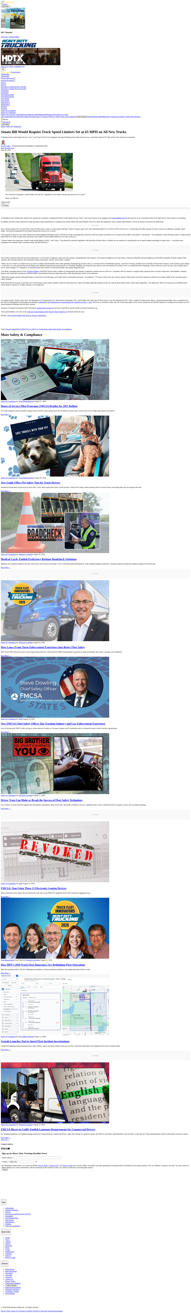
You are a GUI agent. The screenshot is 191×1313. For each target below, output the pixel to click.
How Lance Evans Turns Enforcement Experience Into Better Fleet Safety (43, 647)
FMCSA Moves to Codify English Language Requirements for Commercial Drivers (48, 1129)
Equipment (5, 91)
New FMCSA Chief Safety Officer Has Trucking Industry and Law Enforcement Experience (53, 723)
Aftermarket (5, 74)
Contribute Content (123, 117)
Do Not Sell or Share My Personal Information (46, 1311)
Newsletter (25, 117)
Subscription (5, 117)
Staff (20, 719)
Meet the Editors (15, 117)
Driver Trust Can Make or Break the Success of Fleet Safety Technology (42, 800)
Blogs (30, 114)
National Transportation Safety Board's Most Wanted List (47, 312)
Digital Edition (14, 37)
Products (4, 107)
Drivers (3, 83)
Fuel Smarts (5, 99)
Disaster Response (7, 78)
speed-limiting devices (119, 218)
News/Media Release (26, 401)
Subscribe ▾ (5, 6)
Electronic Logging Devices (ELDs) (13, 87)
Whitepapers (41, 114)
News (16, 2)
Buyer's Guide (63, 114)
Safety (55, 329)
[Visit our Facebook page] (2, 1149)
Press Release (135, 117)
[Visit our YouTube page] (9, 1149)
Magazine (24, 114)
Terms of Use (15, 1311)
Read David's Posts (7, 148)
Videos (18, 114)
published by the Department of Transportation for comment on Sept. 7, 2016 (65, 302)
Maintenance (5, 103)
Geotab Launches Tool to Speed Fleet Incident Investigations (35, 1041)
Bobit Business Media (95, 117)
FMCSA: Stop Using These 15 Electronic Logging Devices (33, 888)
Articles (21, 2)
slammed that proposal (44, 308)
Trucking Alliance (33, 271)
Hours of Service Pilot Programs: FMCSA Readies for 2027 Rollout (39, 406)
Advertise (32, 117)
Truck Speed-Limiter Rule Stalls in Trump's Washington (26, 315)
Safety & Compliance (8, 111)
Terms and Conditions (68, 117)
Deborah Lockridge (25, 554)
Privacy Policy (55, 117)
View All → (5, 1140)
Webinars (49, 114)
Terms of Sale (25, 1311)
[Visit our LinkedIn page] (4, 1149)
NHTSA (25, 329)
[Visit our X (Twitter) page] (6, 1149)
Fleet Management (7, 95)
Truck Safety (48, 329)
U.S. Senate (39, 329)
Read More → (6, 414)
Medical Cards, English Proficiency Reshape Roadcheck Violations (39, 559)
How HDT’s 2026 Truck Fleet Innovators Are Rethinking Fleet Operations (43, 964)
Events (34, 114)
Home (3, 126)
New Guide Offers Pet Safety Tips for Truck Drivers (30, 482)
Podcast (55, 114)
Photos (3, 114)
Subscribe (4, 37)
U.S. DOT (31, 329)
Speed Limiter (11, 329)
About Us (38, 117)
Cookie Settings (81, 117)
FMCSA (19, 329)
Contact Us (46, 117)
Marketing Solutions (110, 117)
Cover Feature (9, 2)
